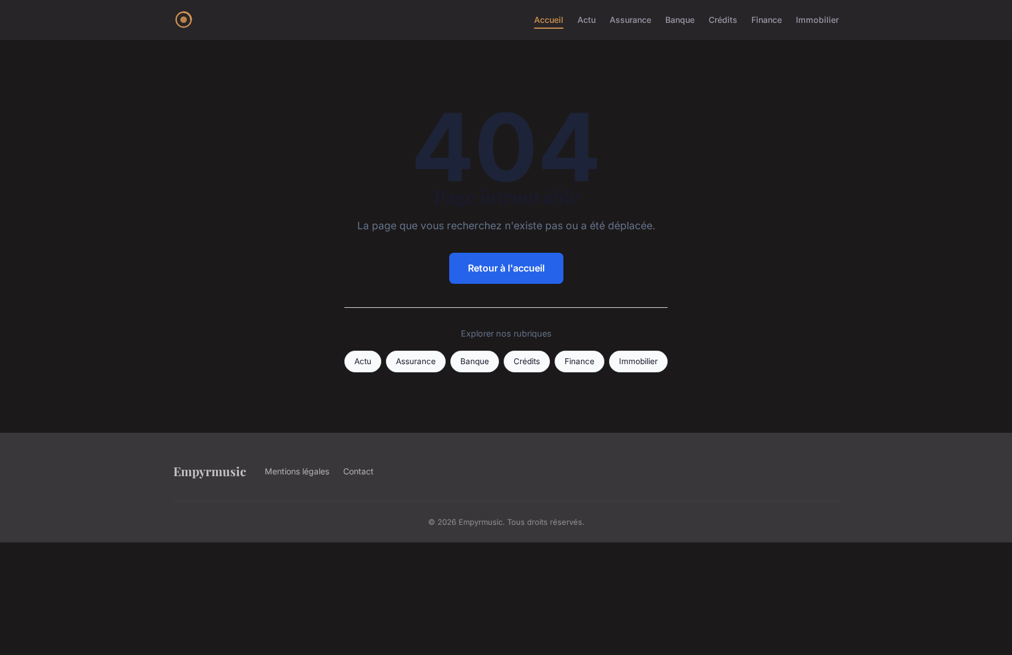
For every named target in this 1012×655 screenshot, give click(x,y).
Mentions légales (297, 471)
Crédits (723, 20)
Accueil (548, 20)
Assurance (630, 20)
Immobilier (817, 20)
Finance (766, 20)
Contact (358, 471)
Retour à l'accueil (506, 268)
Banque (680, 20)
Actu (586, 20)
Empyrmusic (209, 471)
